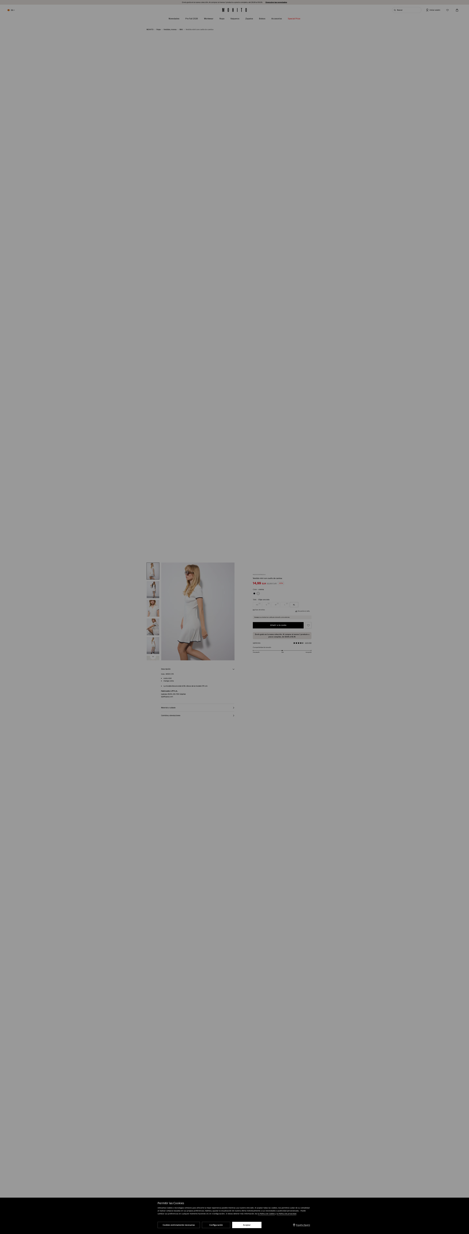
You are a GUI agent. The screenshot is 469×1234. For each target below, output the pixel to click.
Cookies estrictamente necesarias (179, 1225)
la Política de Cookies (266, 1213)
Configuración (216, 1225)
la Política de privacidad (286, 1213)
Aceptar (247, 1225)
